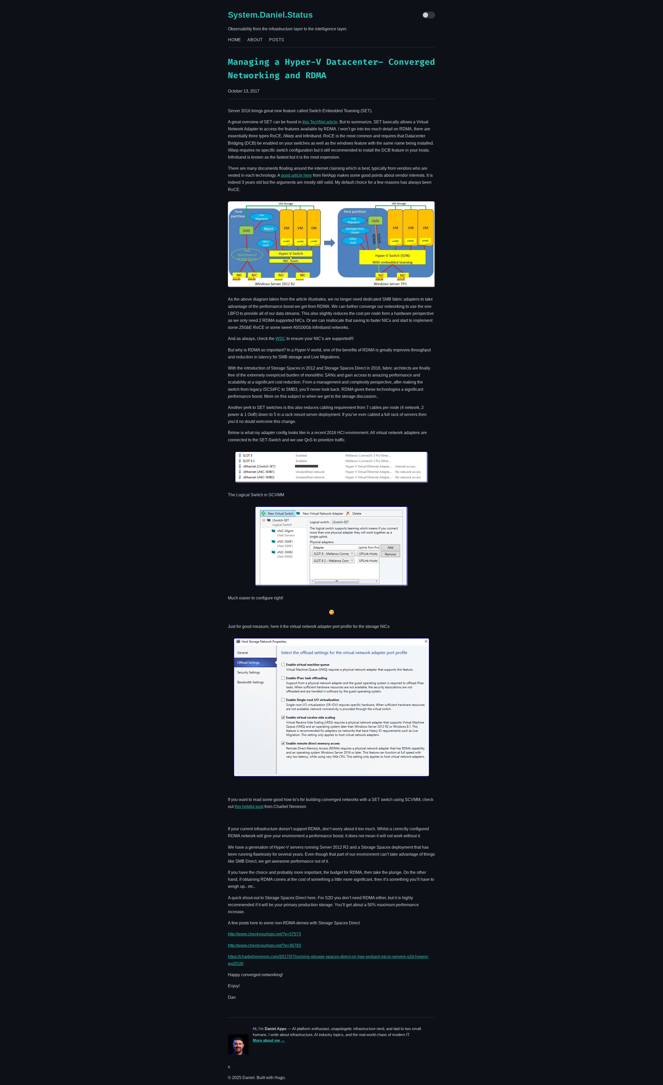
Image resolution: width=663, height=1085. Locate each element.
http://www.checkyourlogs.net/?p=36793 (264, 945)
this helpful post (249, 806)
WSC (280, 338)
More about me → (269, 1040)
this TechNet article (319, 122)
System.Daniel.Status (270, 14)
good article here (296, 175)
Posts (276, 40)
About (255, 40)
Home (234, 40)
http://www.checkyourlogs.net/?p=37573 (264, 934)
